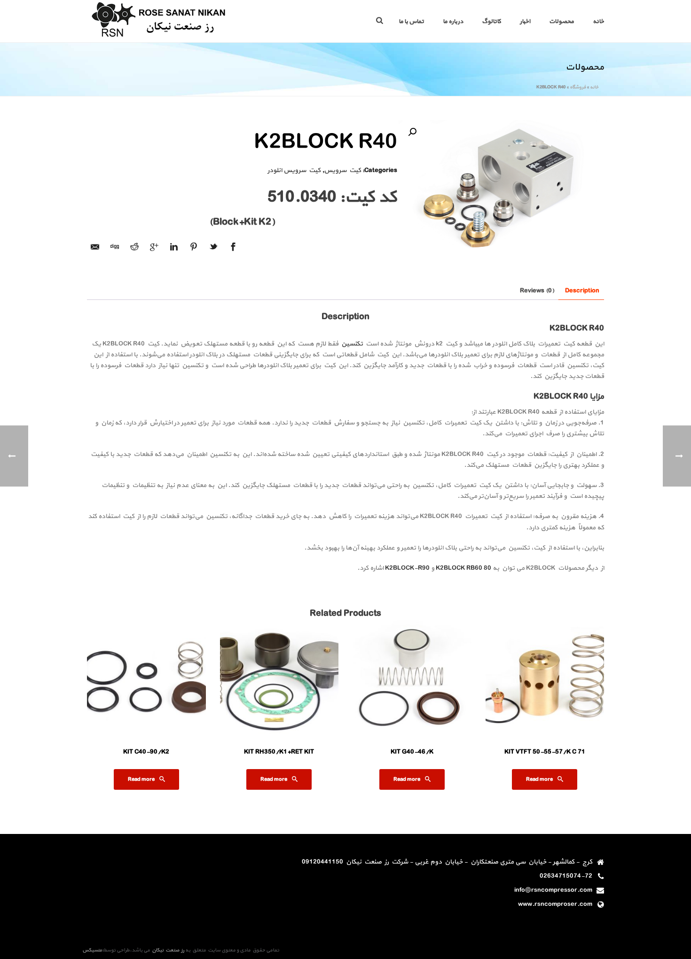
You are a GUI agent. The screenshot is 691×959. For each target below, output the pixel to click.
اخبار (525, 21)
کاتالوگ (491, 21)
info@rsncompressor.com (553, 890)
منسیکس (92, 950)
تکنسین (351, 344)
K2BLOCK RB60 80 (463, 568)
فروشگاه (578, 87)
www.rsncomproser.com (555, 904)
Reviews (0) (537, 291)
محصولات (561, 21)
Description (582, 291)
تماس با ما (411, 21)
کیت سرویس (342, 170)
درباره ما (453, 21)
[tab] (582, 291)
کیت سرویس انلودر (294, 170)
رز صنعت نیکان (167, 950)
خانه (598, 21)
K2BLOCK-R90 (407, 568)
